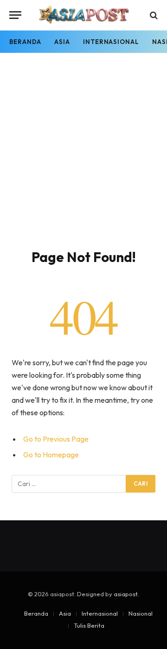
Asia (62, 41)
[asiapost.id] (83, 15)
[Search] (153, 15)
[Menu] (15, 15)
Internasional (111, 41)
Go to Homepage (51, 454)
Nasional (140, 613)
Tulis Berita (89, 625)
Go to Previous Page (56, 438)
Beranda (25, 41)
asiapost (126, 594)
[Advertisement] (83, 160)
